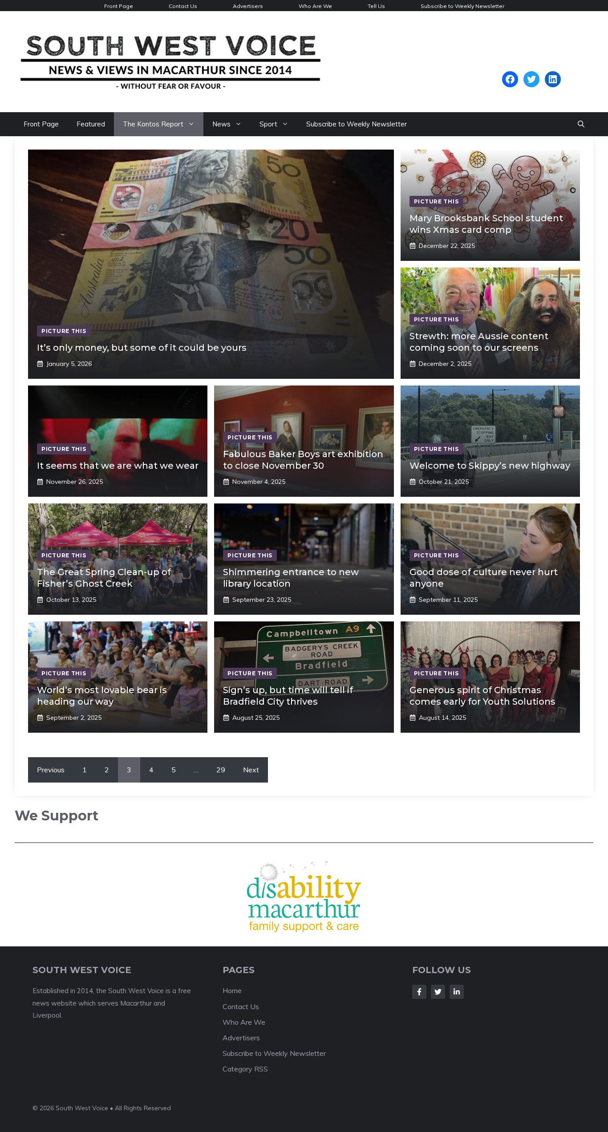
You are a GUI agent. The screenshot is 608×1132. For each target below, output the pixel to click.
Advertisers (248, 6)
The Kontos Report (153, 124)
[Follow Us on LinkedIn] (457, 989)
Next (251, 769)
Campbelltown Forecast (531, 66)
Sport (268, 124)
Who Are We (315, 6)
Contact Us (183, 6)
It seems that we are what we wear (118, 465)
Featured (91, 124)
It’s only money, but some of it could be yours (142, 347)
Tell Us (376, 6)
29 (220, 769)
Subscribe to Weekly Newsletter (462, 6)
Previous (51, 769)
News (221, 124)
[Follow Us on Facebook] (419, 989)
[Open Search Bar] (581, 124)
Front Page (118, 6)
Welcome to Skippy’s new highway (489, 465)
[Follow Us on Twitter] (438, 989)
